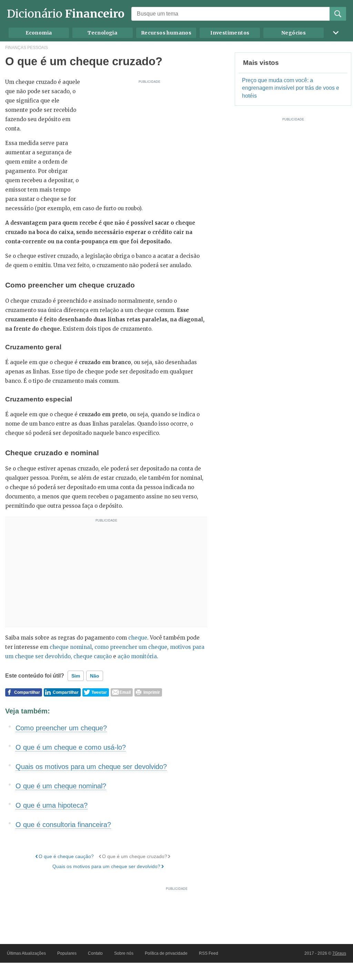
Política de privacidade (166, 953)
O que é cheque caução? (66, 856)
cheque (137, 637)
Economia (39, 33)
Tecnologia (102, 33)
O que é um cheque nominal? (61, 786)
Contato (95, 953)
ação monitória (137, 656)
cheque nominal (71, 647)
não (94, 676)
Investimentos (229, 33)
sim (75, 676)
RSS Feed (208, 953)
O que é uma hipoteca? (52, 805)
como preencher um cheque (130, 647)
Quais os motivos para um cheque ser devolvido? (91, 766)
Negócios (293, 33)
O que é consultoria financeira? (63, 824)
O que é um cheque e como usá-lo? (71, 747)
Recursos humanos (166, 33)
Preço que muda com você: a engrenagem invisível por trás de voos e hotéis (290, 88)
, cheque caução (91, 656)
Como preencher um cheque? (61, 728)
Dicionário (65, 13)
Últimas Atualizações (26, 953)
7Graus (339, 953)
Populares (67, 953)
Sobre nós (123, 953)
